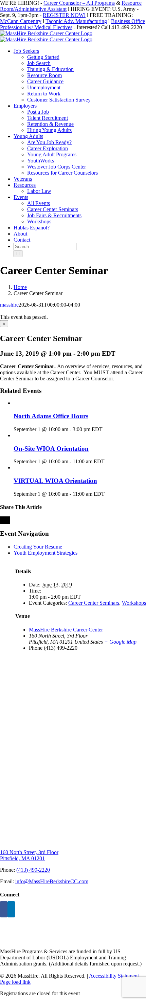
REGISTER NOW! (64, 15)
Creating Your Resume (38, 547)
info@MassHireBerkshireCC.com (51, 881)
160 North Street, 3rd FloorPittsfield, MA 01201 (29, 855)
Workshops (134, 603)
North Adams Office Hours (51, 416)
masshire (9, 305)
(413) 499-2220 (33, 870)
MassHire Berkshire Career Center (66, 629)
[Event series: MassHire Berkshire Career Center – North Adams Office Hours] (106, 429)
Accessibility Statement (114, 976)
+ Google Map (120, 642)
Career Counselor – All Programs (79, 3)
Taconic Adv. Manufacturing (76, 21)
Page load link (15, 982)
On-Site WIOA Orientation (51, 448)
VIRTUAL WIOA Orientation (55, 480)
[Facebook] (3, 909)
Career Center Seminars (93, 603)
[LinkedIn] (11, 909)
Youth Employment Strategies (45, 553)
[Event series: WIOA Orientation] (108, 461)
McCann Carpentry (20, 21)
